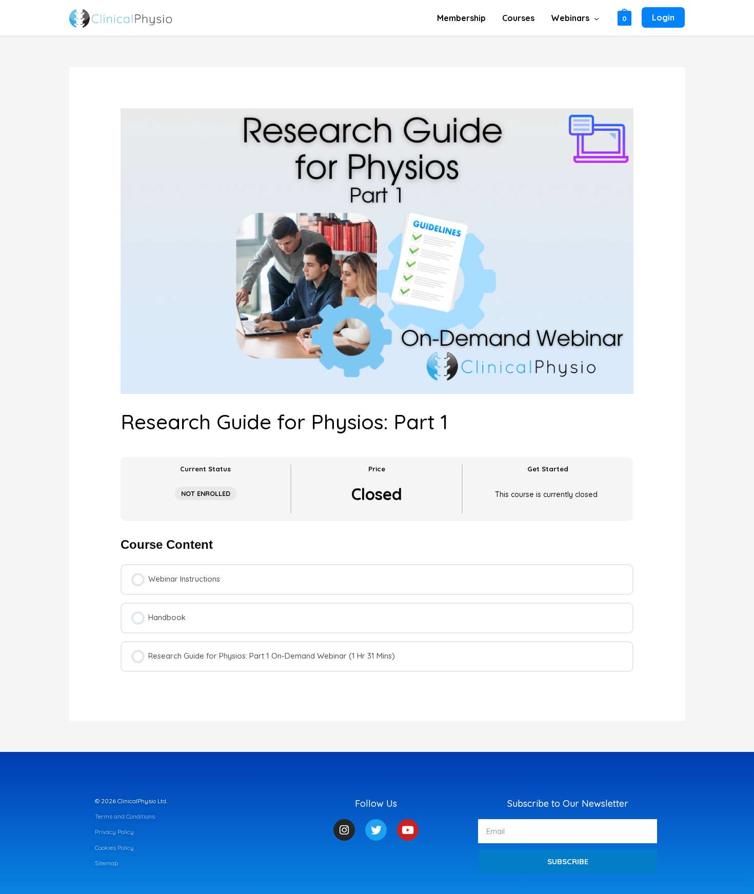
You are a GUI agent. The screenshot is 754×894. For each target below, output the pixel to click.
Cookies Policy (114, 847)
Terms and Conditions (125, 816)
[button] (594, 18)
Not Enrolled (205, 493)
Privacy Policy (114, 832)
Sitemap (106, 863)
